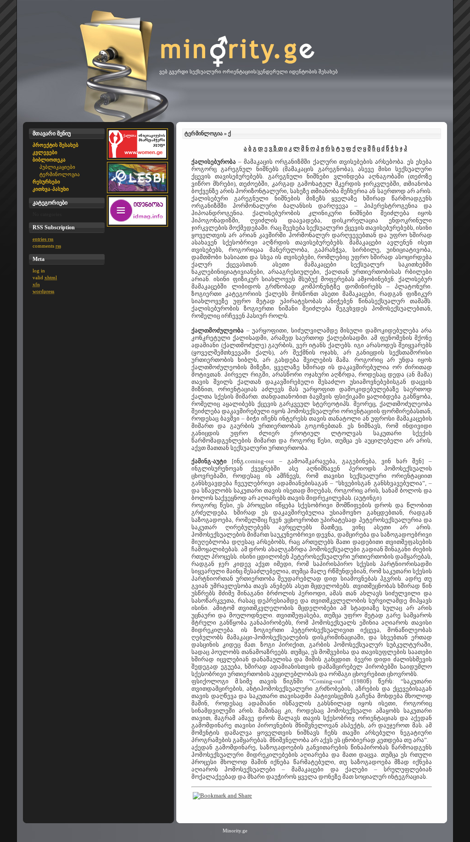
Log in (39, 270)
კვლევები (45, 152)
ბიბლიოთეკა (49, 159)
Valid (45, 277)
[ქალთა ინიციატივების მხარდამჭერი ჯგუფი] (137, 160)
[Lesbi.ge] (137, 193)
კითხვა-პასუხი (51, 189)
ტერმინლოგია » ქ (208, 133)
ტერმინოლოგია (59, 174)
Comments (47, 246)
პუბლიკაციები (57, 167)
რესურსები (46, 181)
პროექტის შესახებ (55, 145)
